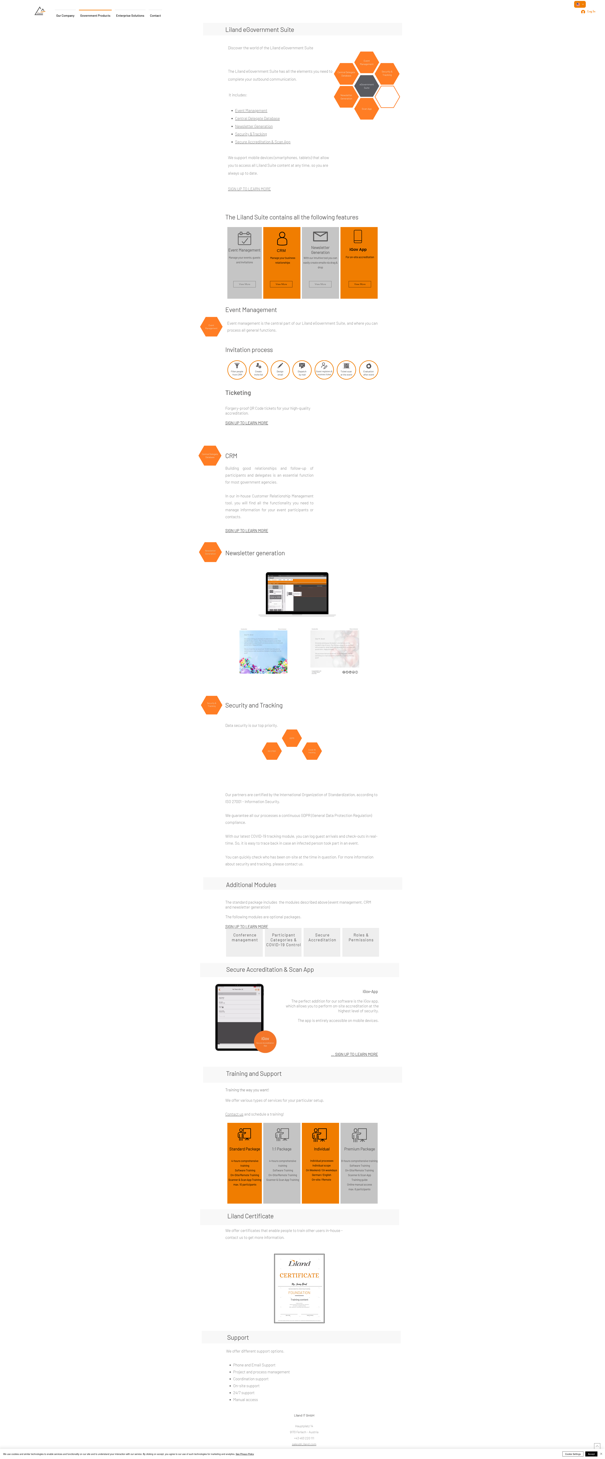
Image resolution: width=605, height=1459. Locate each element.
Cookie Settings (573, 1454)
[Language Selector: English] (580, 4)
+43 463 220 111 (304, 1438)
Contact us (234, 1114)
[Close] (601, 1453)
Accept (591, 1454)
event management (345, 902)
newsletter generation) (251, 907)
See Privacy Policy (245, 1454)
